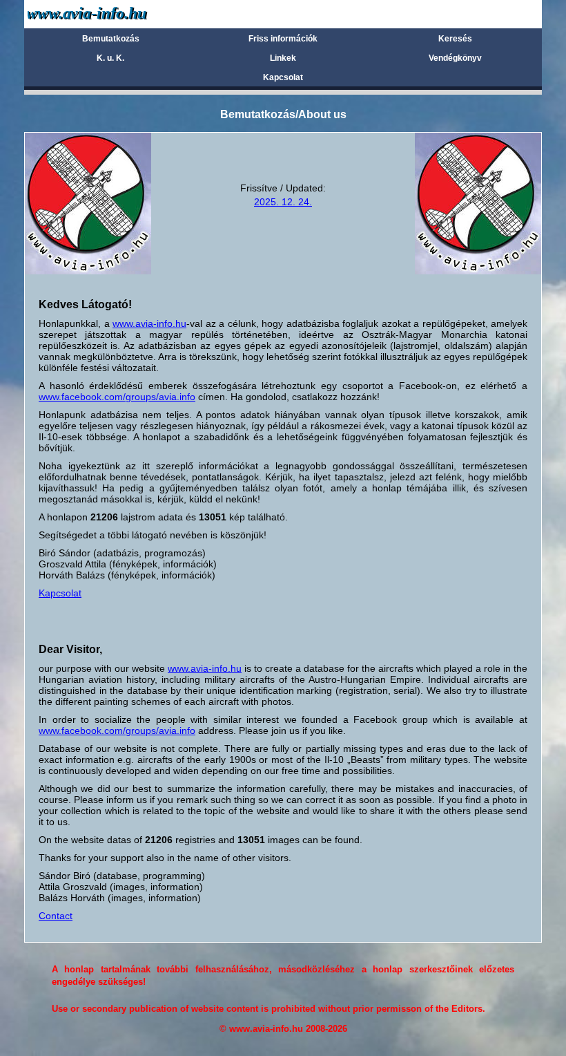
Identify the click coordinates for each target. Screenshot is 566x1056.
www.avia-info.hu (149, 323)
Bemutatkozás (110, 39)
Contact (55, 915)
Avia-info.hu (111, 13)
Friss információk (283, 39)
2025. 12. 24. (283, 201)
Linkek (283, 58)
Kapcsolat (283, 77)
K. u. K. (110, 58)
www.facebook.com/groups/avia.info (117, 396)
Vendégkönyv (455, 58)
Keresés (455, 39)
